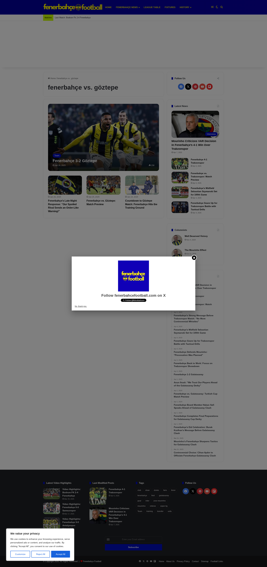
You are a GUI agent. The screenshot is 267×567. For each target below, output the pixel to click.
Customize (20, 554)
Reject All (40, 554)
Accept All (60, 554)
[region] (40, 544)
